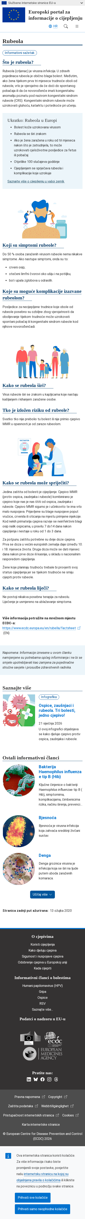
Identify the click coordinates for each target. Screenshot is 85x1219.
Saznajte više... (42, 1009)
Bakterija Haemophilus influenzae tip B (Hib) (60, 771)
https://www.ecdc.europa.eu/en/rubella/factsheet (39, 628)
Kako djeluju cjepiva (42, 950)
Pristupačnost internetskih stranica (28, 1115)
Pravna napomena (27, 1097)
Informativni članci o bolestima (42, 977)
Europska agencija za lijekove (42, 1053)
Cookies (68, 1115)
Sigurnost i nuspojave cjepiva (42, 956)
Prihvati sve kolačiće (33, 1198)
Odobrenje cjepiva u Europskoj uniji (42, 962)
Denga (45, 855)
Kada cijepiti (42, 968)
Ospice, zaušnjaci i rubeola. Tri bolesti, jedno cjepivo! (57, 710)
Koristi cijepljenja (43, 944)
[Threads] (56, 1079)
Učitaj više (40, 894)
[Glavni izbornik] (77, 26)
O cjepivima (42, 936)
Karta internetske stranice (41, 1125)
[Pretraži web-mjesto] (65, 26)
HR (55, 26)
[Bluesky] (36, 1079)
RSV (42, 1004)
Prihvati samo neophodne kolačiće (42, 1209)
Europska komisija (30, 1038)
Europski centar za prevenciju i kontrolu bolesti (53, 1039)
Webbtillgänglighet (55, 1106)
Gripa (42, 992)
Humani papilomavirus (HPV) (42, 986)
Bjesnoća (47, 817)
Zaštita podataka (20, 1106)
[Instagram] (49, 1079)
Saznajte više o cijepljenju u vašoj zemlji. (36, 181)
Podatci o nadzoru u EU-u (42, 1019)
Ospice (43, 998)
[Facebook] (42, 1079)
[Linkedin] (29, 1079)
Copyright (55, 1097)
